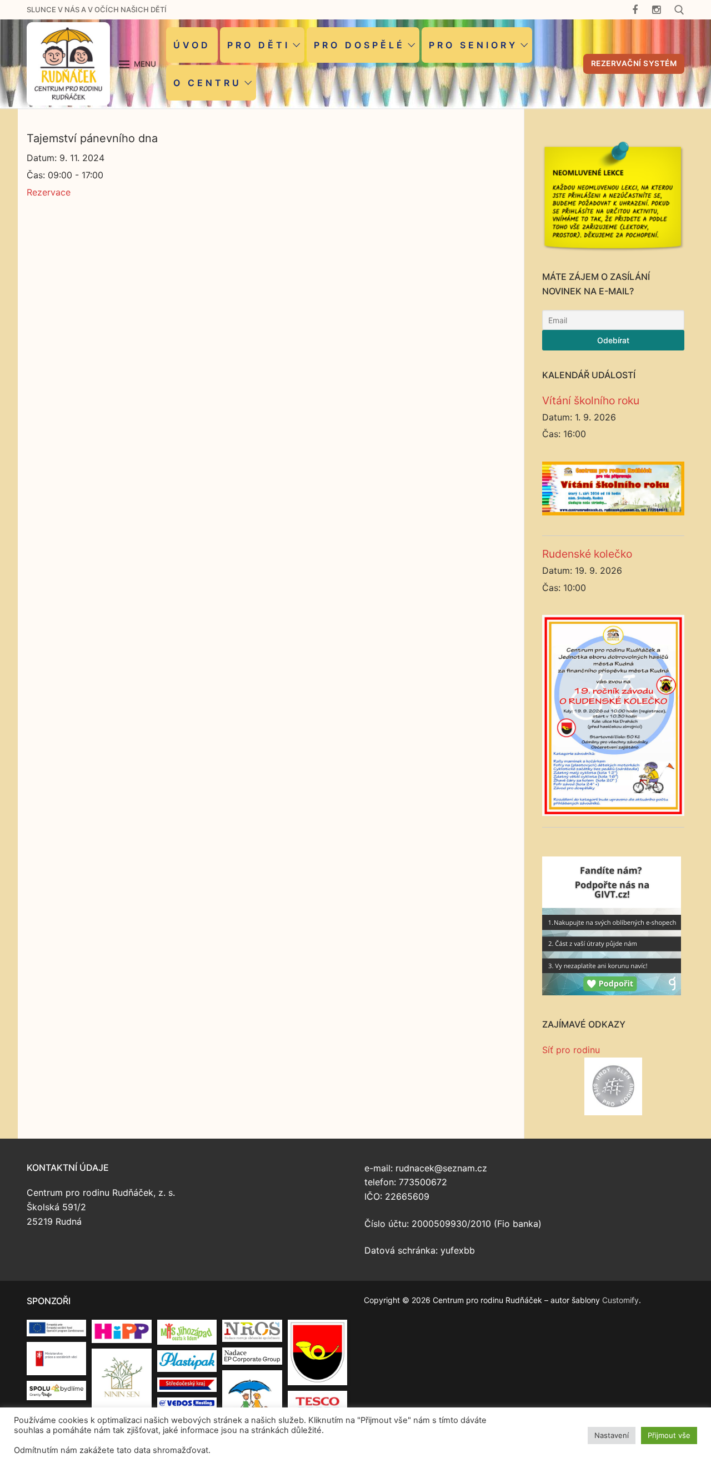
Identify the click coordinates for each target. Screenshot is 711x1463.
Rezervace (49, 192)
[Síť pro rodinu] (613, 1086)
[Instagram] (656, 9)
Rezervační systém (634, 63)
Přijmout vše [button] (669, 1435)
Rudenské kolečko (587, 553)
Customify (620, 1300)
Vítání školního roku (590, 400)
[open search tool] (679, 10)
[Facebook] (635, 9)
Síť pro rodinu (571, 1049)
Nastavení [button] (611, 1435)
